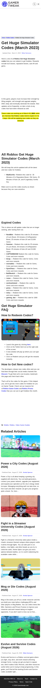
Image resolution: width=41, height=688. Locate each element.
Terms (21, 682)
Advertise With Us (9, 679)
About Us (20, 679)
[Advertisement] (20, 22)
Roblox (12, 425)
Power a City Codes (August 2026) (19, 465)
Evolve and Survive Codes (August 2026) (18, 646)
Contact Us (33, 679)
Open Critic (28, 682)
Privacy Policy (13, 682)
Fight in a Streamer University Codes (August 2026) (18, 527)
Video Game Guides (23, 425)
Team (26, 679)
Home (3, 37)
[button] (34, 4)
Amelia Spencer (28, 472)
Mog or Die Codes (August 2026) (18, 588)
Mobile (6, 425)
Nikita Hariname (26, 53)
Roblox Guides (10, 37)
